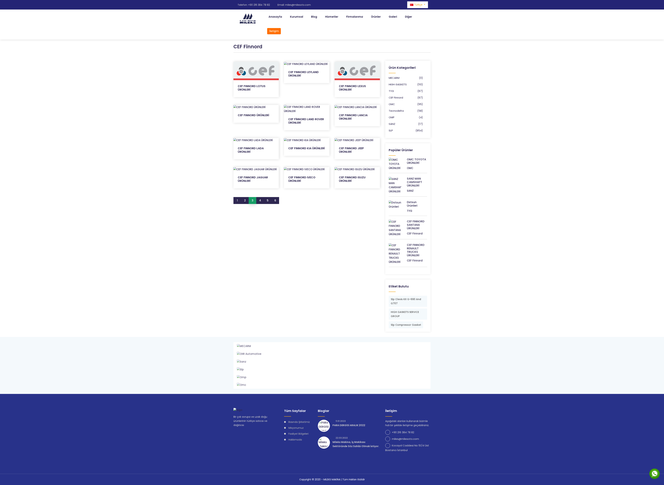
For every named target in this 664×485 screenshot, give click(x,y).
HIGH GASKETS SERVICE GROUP (405, 314)
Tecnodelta (396, 111)
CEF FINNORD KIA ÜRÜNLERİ (306, 148)
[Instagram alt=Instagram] (394, 5)
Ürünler (376, 17)
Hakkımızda (295, 439)
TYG (391, 91)
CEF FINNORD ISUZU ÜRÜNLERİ (352, 179)
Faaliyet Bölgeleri (298, 433)
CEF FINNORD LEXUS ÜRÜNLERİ (352, 88)
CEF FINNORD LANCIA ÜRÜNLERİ (353, 117)
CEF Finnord (396, 97)
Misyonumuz (296, 428)
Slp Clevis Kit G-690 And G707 (406, 301)
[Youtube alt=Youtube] (403, 5)
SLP (391, 130)
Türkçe (418, 4)
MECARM (394, 78)
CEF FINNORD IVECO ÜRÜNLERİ (301, 179)
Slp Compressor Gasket (406, 325)
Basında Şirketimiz (299, 422)
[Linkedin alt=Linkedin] (398, 5)
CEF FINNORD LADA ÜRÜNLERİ (251, 150)
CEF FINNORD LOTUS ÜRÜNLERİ (251, 88)
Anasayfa (275, 17)
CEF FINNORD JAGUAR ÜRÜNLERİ (253, 179)
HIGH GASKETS (398, 84)
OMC (392, 104)
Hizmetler (331, 17)
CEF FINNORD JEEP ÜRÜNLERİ (351, 150)
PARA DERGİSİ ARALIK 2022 (349, 425)
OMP (391, 117)
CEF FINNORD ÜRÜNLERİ (253, 115)
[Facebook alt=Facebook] (389, 5)
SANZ (392, 124)
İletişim (274, 31)
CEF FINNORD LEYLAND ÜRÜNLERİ (303, 74)
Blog (314, 17)
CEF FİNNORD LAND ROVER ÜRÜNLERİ (306, 121)
